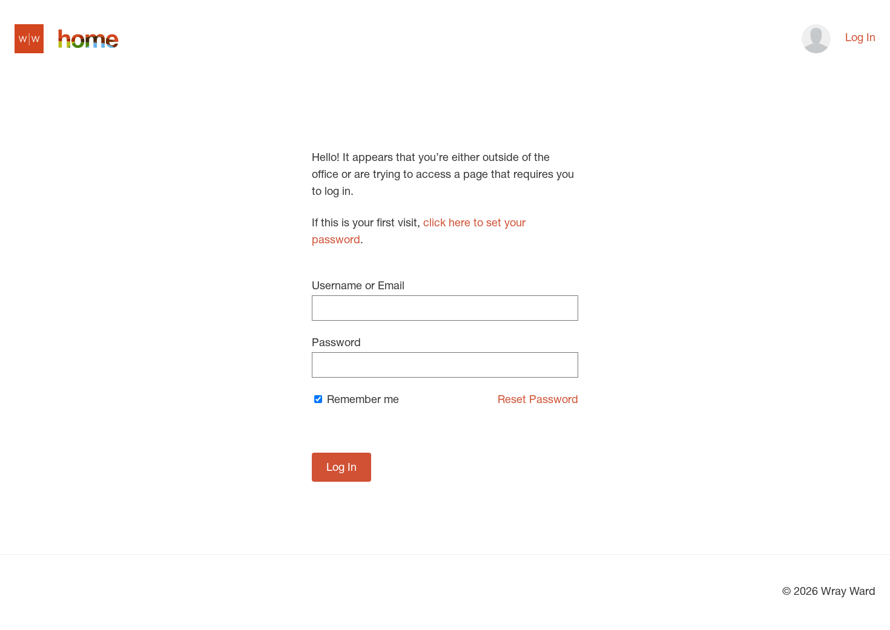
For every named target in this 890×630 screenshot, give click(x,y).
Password (336, 343)
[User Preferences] (812, 38)
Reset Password (538, 400)
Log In (860, 38)
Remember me (361, 400)
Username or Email (358, 286)
